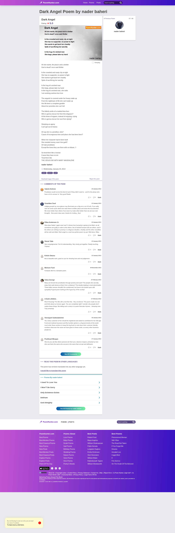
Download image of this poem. (50, 179)
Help (101, 473)
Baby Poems (68, 440)
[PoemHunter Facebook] (52, 468)
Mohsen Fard (49, 268)
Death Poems (68, 443)
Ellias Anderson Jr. (51, 222)
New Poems (43, 446)
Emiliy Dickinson (94, 452)
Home (85, 3)
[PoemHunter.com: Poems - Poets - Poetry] (49, 3)
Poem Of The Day (45, 464)
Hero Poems (68, 461)
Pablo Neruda (93, 446)
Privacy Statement (84, 473)
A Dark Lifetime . (50, 299)
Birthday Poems (69, 449)
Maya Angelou (93, 440)
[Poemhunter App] (44, 468)
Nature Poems (68, 455)
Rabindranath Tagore (95, 461)
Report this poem (95, 179)
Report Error (108, 473)
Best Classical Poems (47, 443)
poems (50, 173)
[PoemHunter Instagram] (60, 468)
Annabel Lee (116, 452)
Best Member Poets (46, 452)
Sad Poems (67, 446)
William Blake (92, 458)
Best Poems (43, 437)
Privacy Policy (78, 475)
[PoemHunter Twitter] (56, 468)
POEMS (64, 422)
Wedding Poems (69, 452)
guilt (55, 173)
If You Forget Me (117, 446)
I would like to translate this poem (53, 371)
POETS (71, 422)
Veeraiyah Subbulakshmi (54, 318)
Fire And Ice (116, 461)
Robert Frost (92, 437)
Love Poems (68, 437)
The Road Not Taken (119, 443)
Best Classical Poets (46, 455)
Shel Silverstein (93, 455)
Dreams (114, 449)
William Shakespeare (95, 443)
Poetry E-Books (69, 464)
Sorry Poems (68, 458)
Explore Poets (44, 461)
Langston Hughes (94, 449)
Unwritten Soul (50, 203)
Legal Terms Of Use (90, 475)
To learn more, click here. (15, 525)
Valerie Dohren (50, 189)
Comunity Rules (67, 475)
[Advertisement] (30, 512)
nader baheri (46, 165)
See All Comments (71, 354)
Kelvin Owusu (49, 255)
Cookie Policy (72, 473)
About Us (51, 473)
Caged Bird (116, 455)
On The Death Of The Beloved (122, 464)
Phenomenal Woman (119, 437)
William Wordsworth (95, 464)
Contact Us (94, 473)
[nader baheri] (119, 25)
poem (44, 173)
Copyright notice (61, 473)
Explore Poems (44, 458)
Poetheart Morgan (51, 339)
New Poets (43, 449)
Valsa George (49, 280)
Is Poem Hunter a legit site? (122, 473)
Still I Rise (115, 440)
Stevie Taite (48, 241)
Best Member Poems (46, 440)
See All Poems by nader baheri (70, 408)
